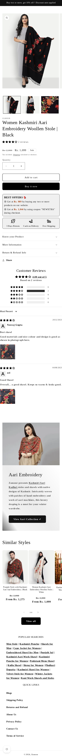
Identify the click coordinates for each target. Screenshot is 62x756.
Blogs (9, 693)
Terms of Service (15, 736)
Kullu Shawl (14, 665)
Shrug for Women (33, 665)
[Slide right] (37, 612)
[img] (7, 320)
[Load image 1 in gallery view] (12, 105)
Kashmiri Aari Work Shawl (21, 656)
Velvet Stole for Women (19, 673)
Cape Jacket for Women (27, 648)
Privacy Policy (13, 721)
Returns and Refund (17, 707)
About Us (11, 714)
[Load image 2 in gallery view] (31, 105)
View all (31, 621)
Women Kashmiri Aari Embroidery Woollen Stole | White (41, 589)
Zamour (34, 754)
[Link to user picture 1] (7, 351)
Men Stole (11, 644)
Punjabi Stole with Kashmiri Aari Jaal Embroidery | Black (15, 588)
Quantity (6, 160)
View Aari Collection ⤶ (27, 519)
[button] (10, 142)
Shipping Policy (14, 700)
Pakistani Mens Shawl (42, 661)
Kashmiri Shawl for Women (33, 669)
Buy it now (31, 186)
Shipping (16, 154)
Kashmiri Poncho (29, 644)
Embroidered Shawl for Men (22, 652)
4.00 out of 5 (39, 277)
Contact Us (12, 729)
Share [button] (9, 260)
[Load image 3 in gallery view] (50, 105)
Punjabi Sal (47, 652)
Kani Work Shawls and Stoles (37, 678)
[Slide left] (24, 612)
